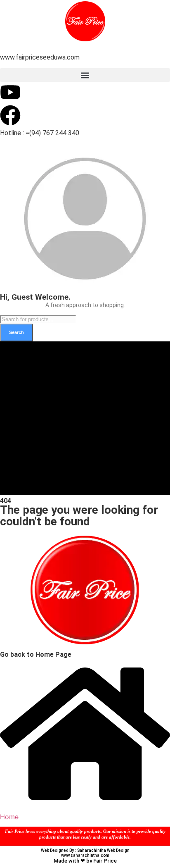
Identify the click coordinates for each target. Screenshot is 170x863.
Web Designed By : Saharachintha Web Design (85, 850)
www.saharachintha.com (85, 855)
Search (16, 332)
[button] (85, 75)
